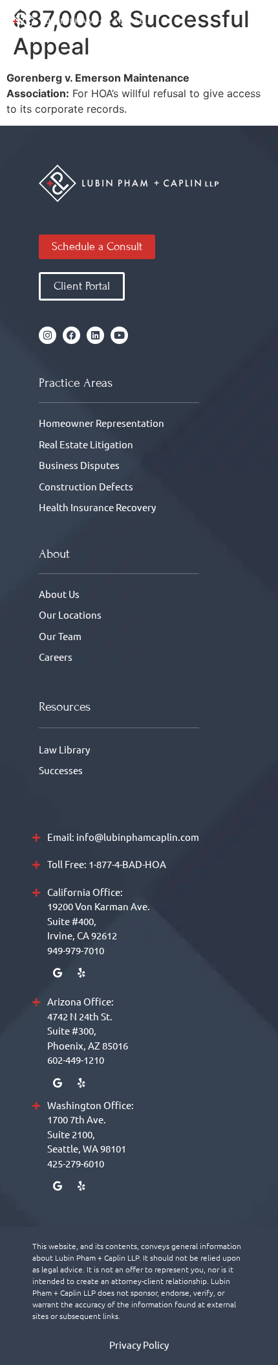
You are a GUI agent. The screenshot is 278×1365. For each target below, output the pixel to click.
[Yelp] (81, 972)
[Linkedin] (95, 335)
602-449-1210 (75, 1059)
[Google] (57, 972)
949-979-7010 (75, 950)
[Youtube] (119, 335)
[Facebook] (71, 335)
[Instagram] (47, 335)
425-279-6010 (75, 1163)
